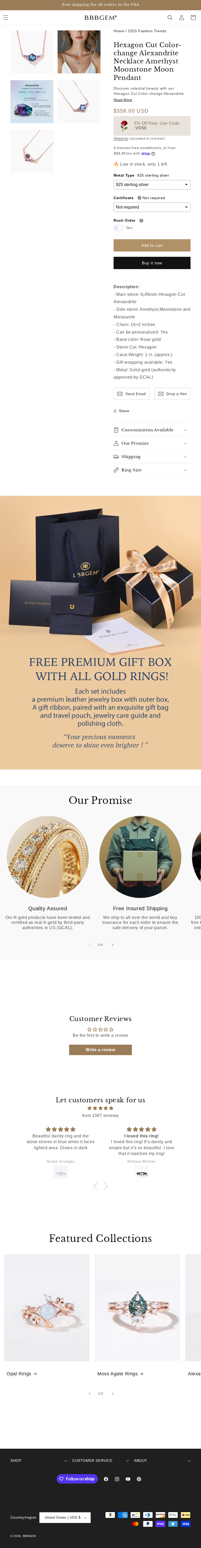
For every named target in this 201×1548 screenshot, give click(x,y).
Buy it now (152, 263)
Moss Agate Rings (117, 1373)
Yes (129, 228)
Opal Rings (19, 1373)
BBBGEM (29, 1536)
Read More (123, 100)
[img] (100, 1108)
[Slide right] (112, 945)
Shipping (121, 138)
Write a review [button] (100, 1050)
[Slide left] (89, 945)
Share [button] (124, 411)
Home (119, 31)
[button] (6, 17)
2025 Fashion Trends (147, 31)
